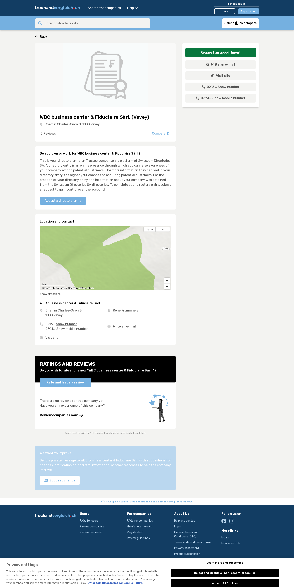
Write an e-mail (124, 326)
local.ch (226, 537)
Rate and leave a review (65, 382)
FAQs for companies (140, 520)
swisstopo (61, 288)
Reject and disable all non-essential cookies (225, 572)
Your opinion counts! (149, 501)
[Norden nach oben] (167, 236)
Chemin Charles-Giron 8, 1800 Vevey (72, 124)
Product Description (187, 554)
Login (224, 11)
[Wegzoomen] (167, 286)
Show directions (50, 294)
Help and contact (185, 520)
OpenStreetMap (77, 288)
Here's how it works (139, 526)
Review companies (92, 526)
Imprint (179, 526)
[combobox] (96, 23)
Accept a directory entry (63, 201)
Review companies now (59, 415)
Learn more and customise (224, 562)
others (90, 288)
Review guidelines (91, 532)
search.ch (49, 288)
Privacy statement (186, 548)
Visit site (51, 337)
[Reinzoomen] (167, 281)
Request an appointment (221, 52)
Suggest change (62, 480)
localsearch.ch (230, 543)
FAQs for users (89, 520)
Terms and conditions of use (192, 542)
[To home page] (59, 8)
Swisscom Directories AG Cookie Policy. (115, 582)
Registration (248, 11)
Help (130, 8)
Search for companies (104, 8)
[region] (105, 258)
